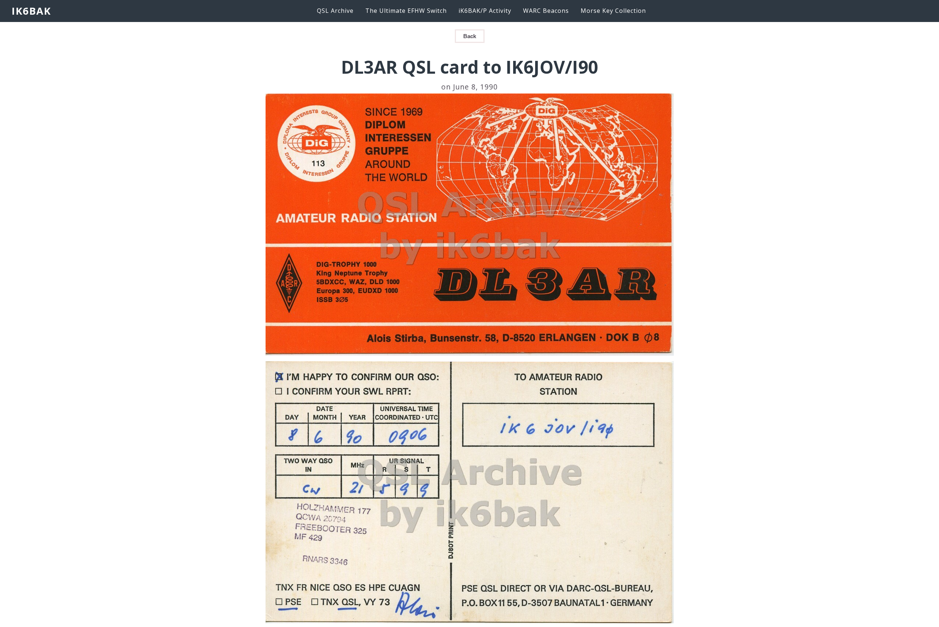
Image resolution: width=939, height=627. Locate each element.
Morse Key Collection (613, 11)
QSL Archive (335, 11)
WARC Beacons (546, 11)
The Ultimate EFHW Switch (406, 11)
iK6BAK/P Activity (484, 11)
